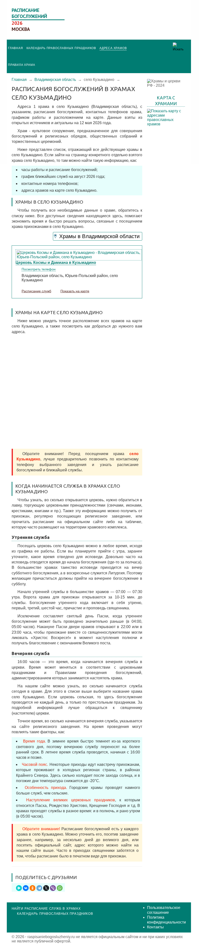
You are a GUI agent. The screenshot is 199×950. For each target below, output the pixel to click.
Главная (15, 48)
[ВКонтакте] (26, 888)
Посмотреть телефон (39, 269)
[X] (46, 888)
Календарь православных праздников (61, 48)
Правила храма (21, 65)
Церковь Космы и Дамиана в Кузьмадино (56, 262)
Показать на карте (74, 291)
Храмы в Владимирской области (99, 236)
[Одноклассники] (32, 888)
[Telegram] (39, 888)
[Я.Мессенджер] (19, 888)
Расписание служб (36, 291)
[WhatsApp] (60, 888)
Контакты (155, 927)
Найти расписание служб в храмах (46, 908)
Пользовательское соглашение (163, 910)
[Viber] (53, 888)
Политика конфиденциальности (166, 919)
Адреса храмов (113, 48)
